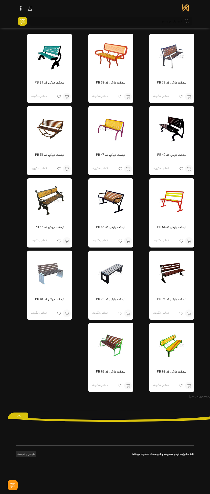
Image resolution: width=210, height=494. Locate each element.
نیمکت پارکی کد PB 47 (110, 155)
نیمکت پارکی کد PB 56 (49, 227)
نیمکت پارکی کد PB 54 (171, 227)
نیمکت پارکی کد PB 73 (110, 299)
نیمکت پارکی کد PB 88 (171, 371)
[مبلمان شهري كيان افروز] (185, 8)
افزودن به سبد (189, 96)
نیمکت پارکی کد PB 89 (110, 371)
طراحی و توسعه (26, 454)
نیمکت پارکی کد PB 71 (171, 299)
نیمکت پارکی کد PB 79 (171, 82)
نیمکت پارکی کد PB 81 (49, 299)
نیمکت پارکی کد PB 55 (110, 227)
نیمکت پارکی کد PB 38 (110, 82)
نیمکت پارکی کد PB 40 (171, 155)
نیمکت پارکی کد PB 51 (49, 155)
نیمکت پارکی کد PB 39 (49, 82)
